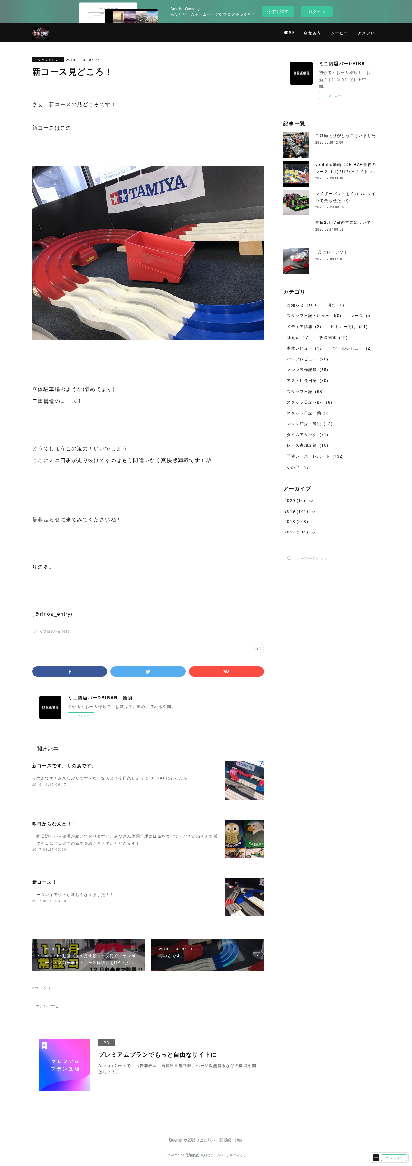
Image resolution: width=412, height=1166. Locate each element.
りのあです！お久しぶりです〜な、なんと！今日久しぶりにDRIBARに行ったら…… (114, 777)
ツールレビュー (352, 348)
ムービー (339, 32)
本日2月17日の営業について (343, 222)
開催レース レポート (315, 456)
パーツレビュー (307, 358)
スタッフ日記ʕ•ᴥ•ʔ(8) (51, 631)
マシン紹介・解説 (310, 423)
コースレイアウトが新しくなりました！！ (73, 894)
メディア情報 (304, 326)
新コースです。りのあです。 (64, 765)
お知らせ (302, 304)
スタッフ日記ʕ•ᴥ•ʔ (48, 60)
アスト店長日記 (307, 380)
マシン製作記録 (307, 369)
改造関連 (333, 337)
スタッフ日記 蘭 (308, 412)
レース (361, 315)
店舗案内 (312, 32)
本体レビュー (305, 348)
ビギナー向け (349, 326)
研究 (336, 304)
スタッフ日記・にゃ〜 (314, 315)
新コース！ (44, 882)
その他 (299, 466)
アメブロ (366, 32)
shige (298, 337)
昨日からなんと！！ (54, 823)
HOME (289, 32)
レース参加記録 (307, 445)
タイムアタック (307, 434)
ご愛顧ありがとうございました (345, 135)
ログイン (316, 11)
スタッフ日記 (305, 391)
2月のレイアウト (331, 251)
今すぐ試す (277, 11)
